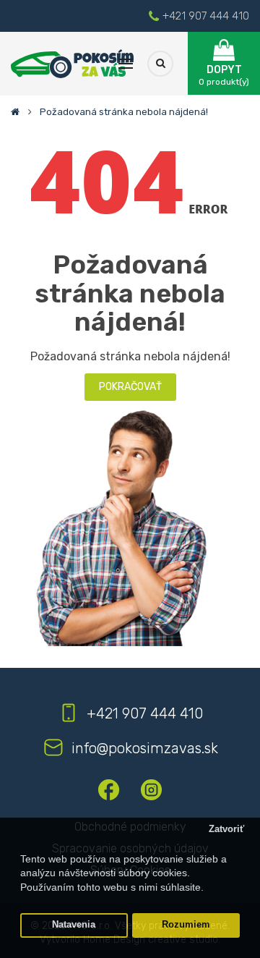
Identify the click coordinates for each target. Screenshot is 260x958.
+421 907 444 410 (205, 15)
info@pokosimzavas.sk (145, 748)
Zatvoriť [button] (226, 829)
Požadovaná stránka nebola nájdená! (124, 111)
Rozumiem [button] (186, 925)
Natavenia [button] (73, 925)
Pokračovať (130, 387)
